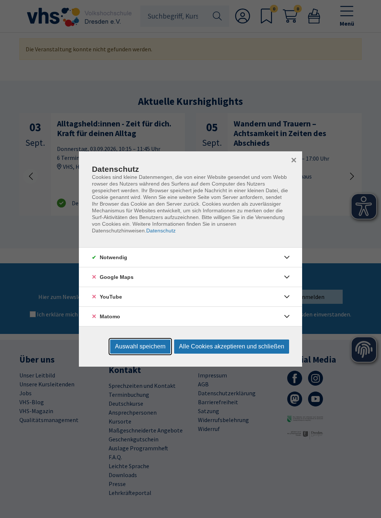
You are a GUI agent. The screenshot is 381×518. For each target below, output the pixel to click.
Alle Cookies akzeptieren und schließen (231, 346)
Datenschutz (161, 231)
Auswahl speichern (140, 346)
